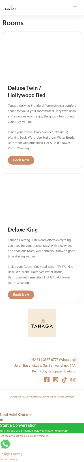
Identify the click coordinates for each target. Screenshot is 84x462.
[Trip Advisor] (73, 380)
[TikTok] (64, 380)
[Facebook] (47, 380)
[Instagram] (56, 380)
